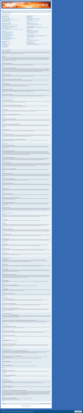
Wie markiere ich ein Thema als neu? (5, 39)
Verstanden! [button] (78, 411)
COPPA (40, 68)
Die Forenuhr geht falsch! (4, 25)
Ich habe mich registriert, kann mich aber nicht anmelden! (8, 18)
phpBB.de (49, 120)
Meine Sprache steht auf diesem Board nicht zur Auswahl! (8, 26)
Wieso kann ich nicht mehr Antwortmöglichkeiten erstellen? (8, 34)
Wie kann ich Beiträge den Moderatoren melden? (7, 37)
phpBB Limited (44, 120)
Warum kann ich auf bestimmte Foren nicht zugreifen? (7, 35)
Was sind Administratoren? (29, 16)
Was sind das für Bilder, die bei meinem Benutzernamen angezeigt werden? (9, 27)
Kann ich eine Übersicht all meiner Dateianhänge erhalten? (33, 40)
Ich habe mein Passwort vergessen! (5, 20)
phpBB (24, 405)
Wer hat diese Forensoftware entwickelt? (31, 42)
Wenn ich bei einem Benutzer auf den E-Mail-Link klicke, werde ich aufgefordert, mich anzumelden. (12, 29)
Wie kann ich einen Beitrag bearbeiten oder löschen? (7, 32)
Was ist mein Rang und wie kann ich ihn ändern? (7, 28)
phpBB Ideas (35, 386)
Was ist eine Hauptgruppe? (29, 20)
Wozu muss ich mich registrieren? (5, 16)
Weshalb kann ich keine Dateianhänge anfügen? (7, 36)
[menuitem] (2, 10)
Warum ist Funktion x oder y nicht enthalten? (31, 43)
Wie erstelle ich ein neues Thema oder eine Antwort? (7, 31)
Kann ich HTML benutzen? (4, 42)
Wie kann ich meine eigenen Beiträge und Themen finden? (33, 33)
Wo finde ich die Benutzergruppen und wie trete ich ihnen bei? (33, 18)
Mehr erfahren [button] (31, 411)
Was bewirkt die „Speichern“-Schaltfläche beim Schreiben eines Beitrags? (9, 38)
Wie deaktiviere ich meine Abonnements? (31, 37)
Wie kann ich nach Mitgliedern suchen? (31, 32)
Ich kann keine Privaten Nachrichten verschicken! (32, 23)
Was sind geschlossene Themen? (5, 46)
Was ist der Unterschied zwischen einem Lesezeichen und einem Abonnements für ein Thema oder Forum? (38, 35)
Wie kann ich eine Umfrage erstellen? (6, 33)
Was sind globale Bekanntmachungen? (6, 44)
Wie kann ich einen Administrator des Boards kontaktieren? (33, 44)
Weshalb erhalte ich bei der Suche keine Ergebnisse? (32, 31)
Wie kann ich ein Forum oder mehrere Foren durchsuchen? (33, 30)
